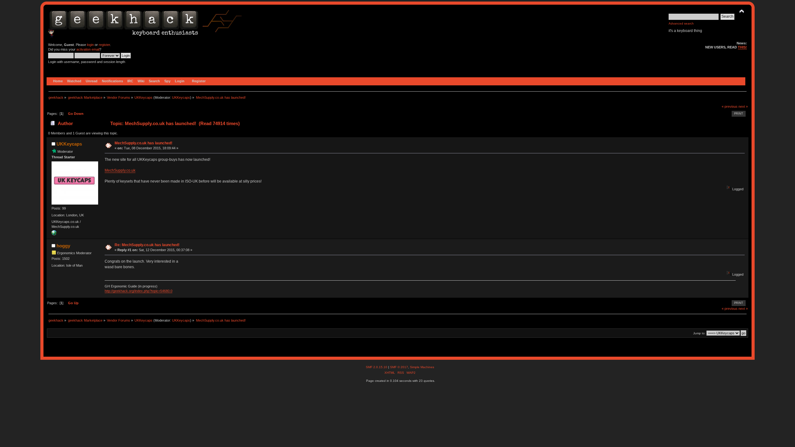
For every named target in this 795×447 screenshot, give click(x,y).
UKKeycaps (181, 97)
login (90, 45)
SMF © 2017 (399, 367)
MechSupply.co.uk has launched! (143, 143)
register (104, 45)
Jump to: (699, 333)
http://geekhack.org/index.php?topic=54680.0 (138, 291)
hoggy (63, 245)
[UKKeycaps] (54, 234)
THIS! (742, 47)
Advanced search (681, 23)
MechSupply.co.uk (120, 170)
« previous (730, 106)
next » (743, 106)
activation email (87, 49)
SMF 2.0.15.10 (377, 367)
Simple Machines (422, 367)
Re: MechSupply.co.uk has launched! (147, 245)
